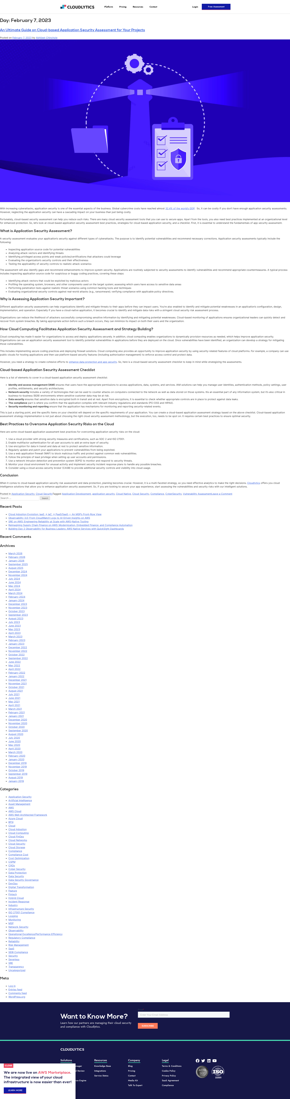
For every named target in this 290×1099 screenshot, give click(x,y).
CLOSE (8, 1065)
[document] (145, 549)
